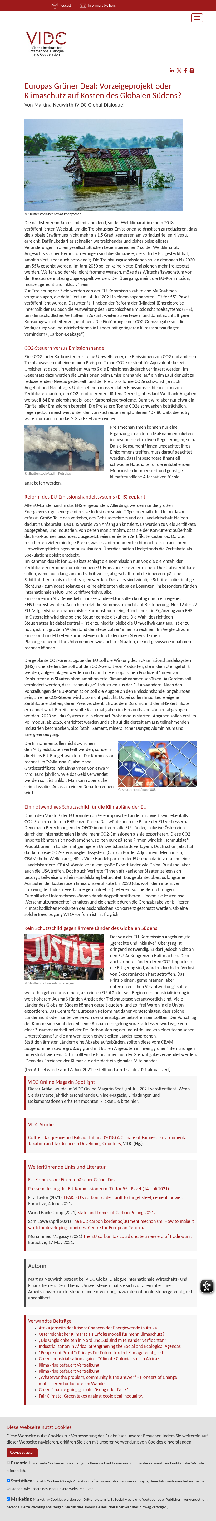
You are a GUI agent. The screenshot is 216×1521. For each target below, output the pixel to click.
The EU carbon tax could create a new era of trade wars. (137, 1236)
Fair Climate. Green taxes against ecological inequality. (91, 1396)
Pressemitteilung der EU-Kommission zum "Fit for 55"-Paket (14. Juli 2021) (98, 1189)
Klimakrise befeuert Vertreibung (69, 1365)
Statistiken (21, 1481)
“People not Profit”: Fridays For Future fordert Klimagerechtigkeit (101, 1353)
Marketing (21, 1499)
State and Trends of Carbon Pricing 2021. (116, 1212)
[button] (172, 71)
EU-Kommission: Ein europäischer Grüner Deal (72, 1180)
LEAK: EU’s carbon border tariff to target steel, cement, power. (123, 1197)
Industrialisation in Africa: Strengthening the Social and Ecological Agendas (110, 1346)
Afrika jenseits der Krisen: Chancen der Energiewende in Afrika (98, 1328)
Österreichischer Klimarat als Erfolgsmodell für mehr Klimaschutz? (101, 1334)
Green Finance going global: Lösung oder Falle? (83, 1390)
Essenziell (20, 1463)
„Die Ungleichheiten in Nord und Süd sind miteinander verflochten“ (102, 1340)
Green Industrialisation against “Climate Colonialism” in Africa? (99, 1359)
